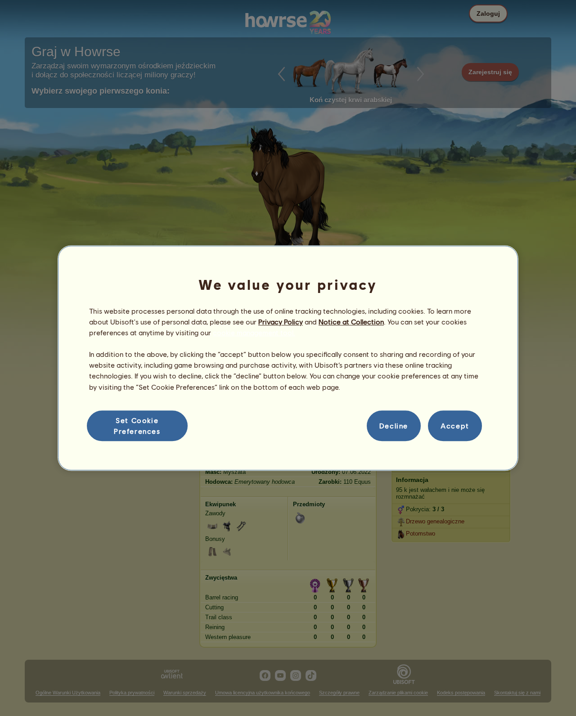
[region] (288, 358)
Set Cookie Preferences (137, 425)
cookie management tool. (254, 332)
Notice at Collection (351, 321)
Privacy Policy (280, 321)
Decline (393, 425)
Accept (455, 425)
